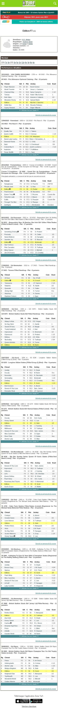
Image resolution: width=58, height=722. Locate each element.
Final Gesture (9, 192)
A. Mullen (38, 486)
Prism (6, 628)
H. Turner (36, 291)
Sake (6, 144)
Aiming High (9, 291)
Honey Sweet (9, 420)
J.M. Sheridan (39, 474)
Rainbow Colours (10, 296)
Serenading (8, 378)
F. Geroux (33, 134)
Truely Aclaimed (10, 329)
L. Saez (32, 152)
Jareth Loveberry (35, 147)
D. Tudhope (39, 247)
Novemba (8, 375)
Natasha (7, 285)
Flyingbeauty (8, 184)
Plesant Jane (8, 186)
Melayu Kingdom (10, 668)
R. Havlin (36, 285)
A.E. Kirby (36, 337)
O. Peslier (34, 189)
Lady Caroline (9, 586)
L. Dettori (36, 518)
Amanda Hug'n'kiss (11, 626)
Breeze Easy (9, 567)
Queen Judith (8, 134)
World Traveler (9, 89)
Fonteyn (7, 515)
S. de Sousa (38, 575)
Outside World (9, 633)
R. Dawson (38, 631)
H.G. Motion (26, 39)
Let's (6, 474)
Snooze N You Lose (11, 388)
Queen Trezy (8, 194)
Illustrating (8, 339)
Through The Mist (10, 202)
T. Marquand (37, 526)
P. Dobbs (37, 436)
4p (33, 62)
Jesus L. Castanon (36, 89)
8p (31, 62)
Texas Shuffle (8, 152)
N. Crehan (36, 663)
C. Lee (36, 420)
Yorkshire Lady (9, 197)
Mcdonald (38, 242)
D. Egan (37, 434)
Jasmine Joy (8, 239)
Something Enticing (10, 232)
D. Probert (38, 232)
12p (22, 62)
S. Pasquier (35, 199)
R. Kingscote (38, 586)
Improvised (8, 332)
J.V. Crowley (39, 252)
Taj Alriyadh (8, 676)
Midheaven (8, 428)
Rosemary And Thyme (12, 481)
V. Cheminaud (34, 144)
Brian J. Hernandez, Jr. (37, 139)
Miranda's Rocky (10, 100)
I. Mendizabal (35, 205)
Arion (6, 528)
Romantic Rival (10, 391)
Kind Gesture (9, 386)
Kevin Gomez (35, 87)
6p (26, 62)
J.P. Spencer (37, 283)
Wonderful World (10, 679)
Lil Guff (7, 583)
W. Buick (36, 345)
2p (20, 62)
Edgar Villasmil (35, 107)
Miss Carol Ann (10, 434)
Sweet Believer (9, 237)
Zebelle (7, 631)
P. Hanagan (37, 531)
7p (6, 62)
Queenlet (8, 288)
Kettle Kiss (8, 105)
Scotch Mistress (10, 533)
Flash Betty (8, 575)
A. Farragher (39, 237)
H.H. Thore (38, 570)
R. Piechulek (38, 375)
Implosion (7, 149)
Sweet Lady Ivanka (10, 139)
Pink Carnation (9, 247)
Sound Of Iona (9, 326)
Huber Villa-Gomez (36, 94)
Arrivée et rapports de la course (45, 115)
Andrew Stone (28, 42)
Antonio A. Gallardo (36, 97)
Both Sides (8, 97)
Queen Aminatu (10, 342)
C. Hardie (36, 324)
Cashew (7, 623)
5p (17, 62)
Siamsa (7, 570)
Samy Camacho (35, 92)
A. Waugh (36, 326)
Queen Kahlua (9, 476)
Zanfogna (7, 205)
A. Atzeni (37, 386)
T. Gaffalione (34, 149)
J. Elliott (37, 628)
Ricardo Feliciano (36, 105)
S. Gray (36, 533)
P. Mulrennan (39, 481)
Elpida (31, 44)
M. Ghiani (38, 476)
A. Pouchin (34, 184)
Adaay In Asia (9, 321)
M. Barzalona (35, 192)
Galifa (6, 199)
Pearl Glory (8, 479)
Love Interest (9, 520)
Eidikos (6, 102)
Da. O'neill (36, 278)
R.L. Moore (38, 623)
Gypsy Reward (9, 107)
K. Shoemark (37, 332)
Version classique (29, 706)
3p (9, 62)
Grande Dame (9, 518)
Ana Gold (8, 618)
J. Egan (35, 296)
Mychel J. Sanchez (36, 102)
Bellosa (7, 337)
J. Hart (35, 329)
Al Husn (7, 278)
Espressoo (8, 334)
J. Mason (34, 197)
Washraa (8, 293)
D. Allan (37, 439)
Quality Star (8, 131)
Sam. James (38, 388)
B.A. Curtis (38, 418)
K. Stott (36, 423)
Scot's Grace (8, 486)
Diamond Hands (9, 141)
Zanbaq (7, 380)
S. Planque (34, 202)
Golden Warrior (10, 681)
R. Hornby (38, 245)
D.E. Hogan (37, 321)
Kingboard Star (10, 673)
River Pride (8, 436)
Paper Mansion (9, 87)
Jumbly (7, 370)
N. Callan (38, 234)
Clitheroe (8, 426)
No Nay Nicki (9, 324)
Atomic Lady (9, 439)
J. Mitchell (38, 250)
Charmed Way (9, 92)
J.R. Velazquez (35, 136)
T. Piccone (34, 194)
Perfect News (9, 526)
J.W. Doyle (37, 528)
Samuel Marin (35, 100)
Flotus (7, 660)
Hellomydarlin (9, 663)
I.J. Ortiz (32, 141)
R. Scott (37, 383)
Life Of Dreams (9, 252)
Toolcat (6, 94)
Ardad (24, 44)
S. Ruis (33, 186)
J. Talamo (33, 131)
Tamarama (8, 283)
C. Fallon (36, 288)
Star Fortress (9, 245)
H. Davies (36, 293)
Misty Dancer (9, 250)
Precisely (7, 234)
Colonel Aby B (9, 147)
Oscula (7, 373)
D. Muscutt (38, 239)
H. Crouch (36, 280)
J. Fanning (38, 426)
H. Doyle (37, 370)
